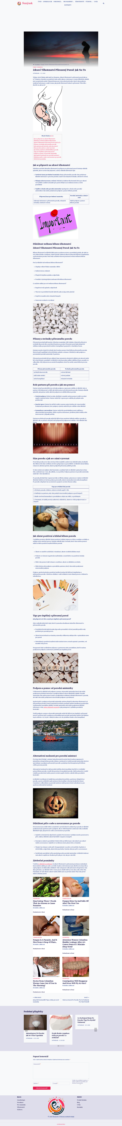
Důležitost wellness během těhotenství (45, 140)
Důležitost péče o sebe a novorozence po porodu (47, 157)
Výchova (19, 1109)
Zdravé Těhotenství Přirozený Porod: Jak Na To (47, 142)
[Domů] (33, 64)
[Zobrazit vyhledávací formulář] (103, 3)
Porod (34, 67)
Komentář (37, 1064)
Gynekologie (47, 1)
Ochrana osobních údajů (66, 1117)
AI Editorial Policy (61, 1124)
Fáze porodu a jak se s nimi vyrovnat (44, 148)
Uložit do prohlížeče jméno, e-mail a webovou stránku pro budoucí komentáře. (80, 1082)
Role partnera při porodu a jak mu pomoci (46, 146)
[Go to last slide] (26, 1030)
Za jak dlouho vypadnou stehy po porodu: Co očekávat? (60, 1035)
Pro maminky (21, 1105)
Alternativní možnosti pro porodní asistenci (46, 155)
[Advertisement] (61, 15)
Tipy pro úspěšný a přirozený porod (44, 151)
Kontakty (67, 5)
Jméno (36, 1083)
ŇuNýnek (37, 73)
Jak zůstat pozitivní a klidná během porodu (46, 149)
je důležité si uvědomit (45, 864)
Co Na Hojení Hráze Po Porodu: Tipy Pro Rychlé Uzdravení (86, 1020)
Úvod (40, 1)
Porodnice (40, 67)
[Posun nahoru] (118, 1123)
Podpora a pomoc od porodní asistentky (45, 153)
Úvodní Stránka (81, 1100)
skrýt (51, 136)
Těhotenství (79, 1)
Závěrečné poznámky (40, 159)
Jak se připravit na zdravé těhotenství (44, 139)
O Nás (96, 1)
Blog (78, 1102)
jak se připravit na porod (51, 707)
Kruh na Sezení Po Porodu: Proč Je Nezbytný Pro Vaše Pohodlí (76, 1000)
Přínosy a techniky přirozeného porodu (45, 144)
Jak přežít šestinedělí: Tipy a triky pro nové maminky (46, 1000)
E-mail (55, 1083)
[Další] (95, 1030)
